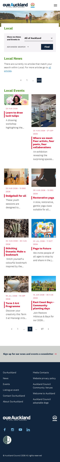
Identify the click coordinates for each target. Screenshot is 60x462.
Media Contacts (41, 372)
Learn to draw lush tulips (14, 114)
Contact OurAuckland (14, 395)
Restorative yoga (43, 197)
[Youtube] (20, 430)
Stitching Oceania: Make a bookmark (15, 251)
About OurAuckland (13, 401)
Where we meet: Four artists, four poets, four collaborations (43, 143)
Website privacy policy (44, 378)
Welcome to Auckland (44, 393)
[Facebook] (4, 430)
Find (47, 46)
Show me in (14, 38)
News (5, 378)
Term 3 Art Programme (13, 305)
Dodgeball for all (16, 195)
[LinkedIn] (28, 430)
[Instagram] (12, 430)
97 (42, 328)
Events (6, 384)
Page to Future (42, 248)
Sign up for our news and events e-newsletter (28, 353)
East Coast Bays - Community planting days (43, 305)
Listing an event (11, 389)
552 (39, 80)
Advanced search (16, 47)
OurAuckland (9, 372)
